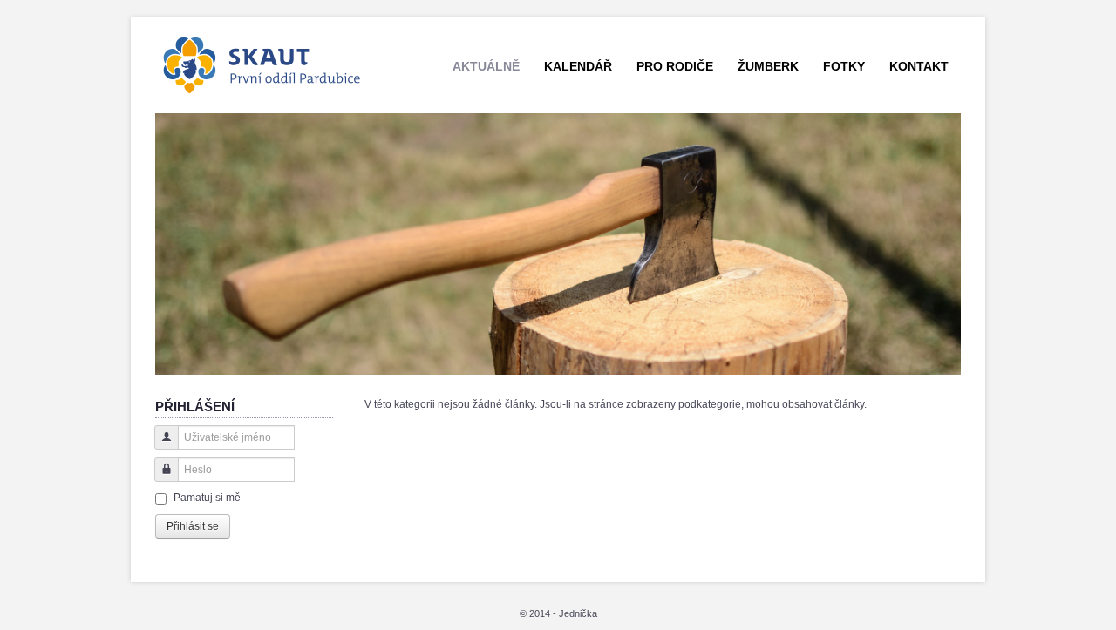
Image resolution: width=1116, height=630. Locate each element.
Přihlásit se (193, 526)
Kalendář (578, 66)
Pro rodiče (674, 66)
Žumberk (768, 66)
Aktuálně (486, 66)
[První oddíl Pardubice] (264, 63)
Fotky (844, 66)
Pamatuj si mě (207, 497)
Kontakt (919, 66)
